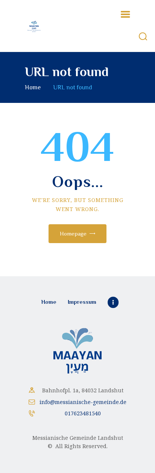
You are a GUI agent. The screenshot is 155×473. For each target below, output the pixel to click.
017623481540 (83, 413)
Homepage (73, 233)
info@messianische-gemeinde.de (83, 402)
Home (33, 87)
